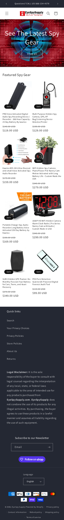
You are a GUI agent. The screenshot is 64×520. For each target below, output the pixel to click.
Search (10, 320)
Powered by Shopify (34, 507)
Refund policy (36, 512)
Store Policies (14, 343)
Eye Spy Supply (18, 507)
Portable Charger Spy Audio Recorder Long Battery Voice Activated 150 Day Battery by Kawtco (16, 229)
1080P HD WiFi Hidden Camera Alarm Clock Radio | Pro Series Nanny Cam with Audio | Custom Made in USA (46, 224)
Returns (11, 358)
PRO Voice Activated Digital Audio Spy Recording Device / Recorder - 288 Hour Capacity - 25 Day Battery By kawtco (17, 118)
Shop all (32, 53)
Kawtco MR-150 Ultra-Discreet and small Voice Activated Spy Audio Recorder (17, 171)
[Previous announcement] (6, 3)
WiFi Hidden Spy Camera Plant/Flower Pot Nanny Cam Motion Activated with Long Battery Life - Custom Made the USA (46, 173)
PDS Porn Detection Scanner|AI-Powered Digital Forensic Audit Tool (45, 282)
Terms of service (33, 517)
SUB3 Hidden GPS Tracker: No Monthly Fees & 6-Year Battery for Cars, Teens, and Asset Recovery (17, 283)
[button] (7, 13)
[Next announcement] (57, 3)
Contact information (17, 512)
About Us (12, 351)
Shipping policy (52, 512)
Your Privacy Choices (18, 328)
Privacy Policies (15, 335)
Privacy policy (52, 507)
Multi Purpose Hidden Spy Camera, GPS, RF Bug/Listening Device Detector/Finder (44, 118)
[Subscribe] (49, 447)
